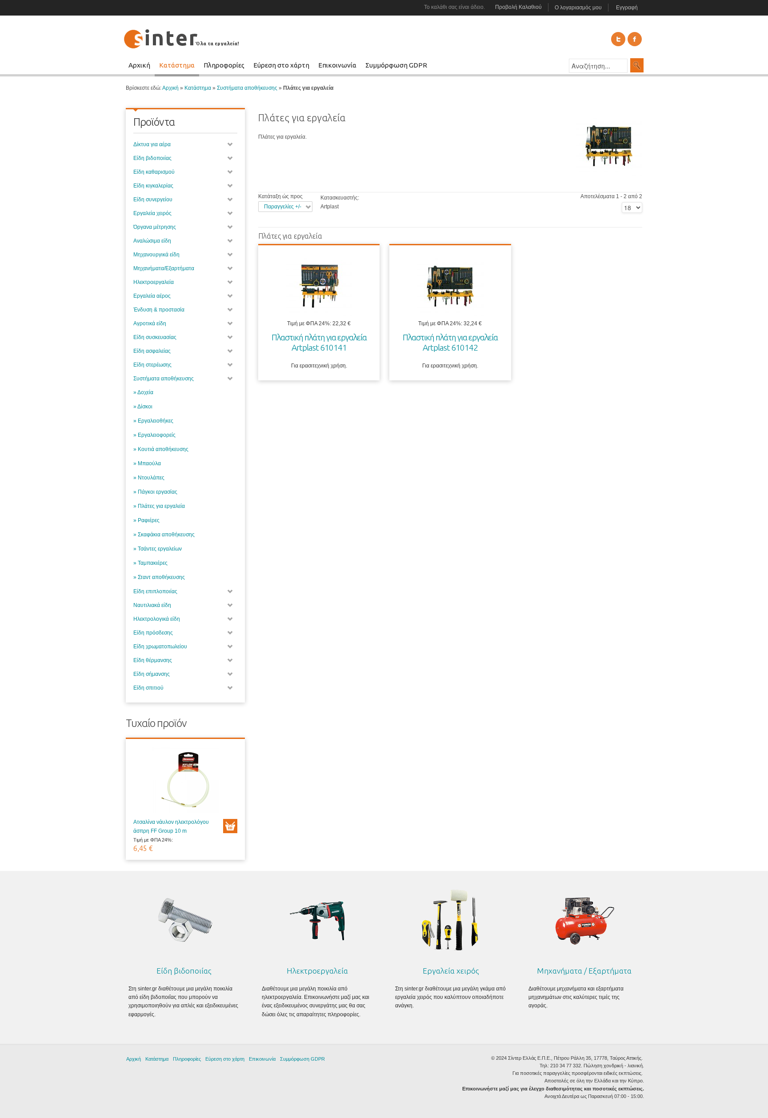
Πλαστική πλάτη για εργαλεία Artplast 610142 (450, 342)
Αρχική (170, 88)
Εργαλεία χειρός (152, 213)
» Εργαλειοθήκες (153, 421)
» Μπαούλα (147, 463)
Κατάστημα (197, 88)
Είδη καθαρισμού (154, 172)
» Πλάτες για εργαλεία (159, 506)
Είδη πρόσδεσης (153, 633)
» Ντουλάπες (148, 478)
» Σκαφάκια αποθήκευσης (164, 534)
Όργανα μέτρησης (154, 227)
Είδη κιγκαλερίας (153, 186)
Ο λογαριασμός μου (578, 7)
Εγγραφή (627, 7)
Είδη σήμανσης (151, 674)
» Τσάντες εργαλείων (157, 549)
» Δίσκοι (142, 406)
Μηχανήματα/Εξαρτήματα (163, 268)
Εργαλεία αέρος (152, 296)
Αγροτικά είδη (149, 323)
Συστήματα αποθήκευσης (247, 88)
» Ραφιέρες (146, 520)
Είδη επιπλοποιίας (155, 591)
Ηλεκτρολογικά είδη (156, 619)
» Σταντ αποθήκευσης (159, 577)
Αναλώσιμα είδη (152, 241)
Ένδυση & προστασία (158, 310)
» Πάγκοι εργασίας (155, 492)
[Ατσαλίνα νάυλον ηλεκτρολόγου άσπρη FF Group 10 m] (185, 782)
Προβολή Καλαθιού (518, 7)
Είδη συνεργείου (152, 199)
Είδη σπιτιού (148, 688)
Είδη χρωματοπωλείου (160, 646)
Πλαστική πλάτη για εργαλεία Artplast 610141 (319, 342)
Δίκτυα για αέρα (152, 144)
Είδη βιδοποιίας (152, 158)
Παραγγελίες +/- (282, 207)
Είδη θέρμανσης (152, 660)
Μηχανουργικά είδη (156, 255)
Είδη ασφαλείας (152, 351)
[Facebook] (635, 39)
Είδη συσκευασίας (154, 337)
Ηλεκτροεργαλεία (153, 282)
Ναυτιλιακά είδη (152, 605)
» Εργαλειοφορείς (154, 435)
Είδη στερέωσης (152, 365)
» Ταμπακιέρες (150, 563)
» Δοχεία (143, 392)
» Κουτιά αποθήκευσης (160, 449)
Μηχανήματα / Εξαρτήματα (584, 970)
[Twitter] (618, 39)
